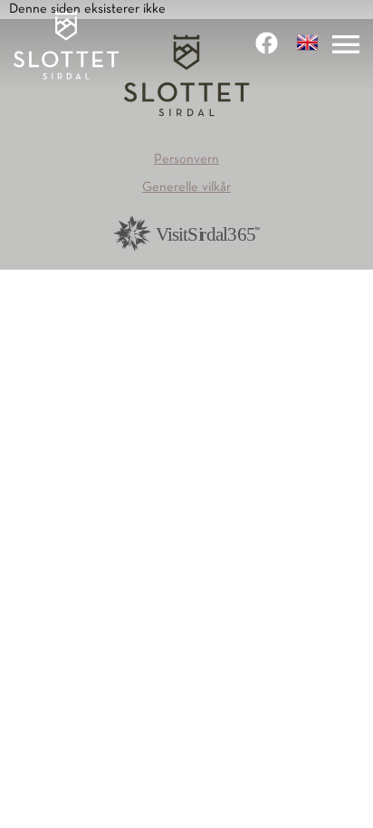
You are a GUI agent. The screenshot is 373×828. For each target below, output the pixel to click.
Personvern (186, 159)
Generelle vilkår (186, 187)
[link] (268, 43)
